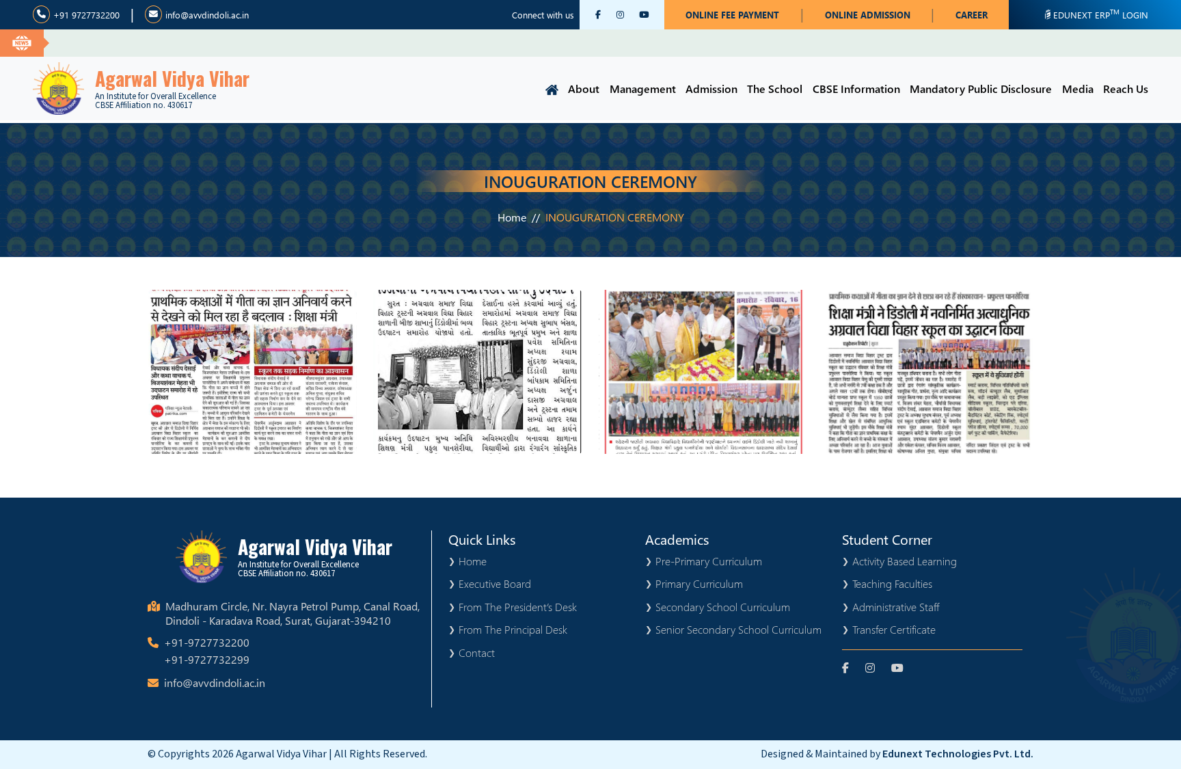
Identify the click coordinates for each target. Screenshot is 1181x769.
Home (512, 217)
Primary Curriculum (699, 583)
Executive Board (495, 583)
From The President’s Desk (518, 606)
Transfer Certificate (894, 629)
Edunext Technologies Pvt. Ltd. (957, 753)
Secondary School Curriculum (722, 606)
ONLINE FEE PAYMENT (732, 15)
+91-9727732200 (206, 642)
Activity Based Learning (904, 561)
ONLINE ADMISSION (867, 15)
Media (1078, 88)
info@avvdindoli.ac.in (207, 15)
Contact (477, 652)
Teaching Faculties (892, 583)
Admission (711, 88)
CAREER (971, 15)
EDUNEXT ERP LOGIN (1100, 14)
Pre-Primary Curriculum (708, 561)
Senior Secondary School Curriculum (738, 629)
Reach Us (1125, 88)
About (583, 88)
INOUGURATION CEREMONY (614, 217)
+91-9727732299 (206, 659)
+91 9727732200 (86, 15)
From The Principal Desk (513, 629)
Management (643, 88)
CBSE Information (856, 88)
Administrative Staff (895, 606)
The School (774, 88)
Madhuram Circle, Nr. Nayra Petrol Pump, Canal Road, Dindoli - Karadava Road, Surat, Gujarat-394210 (292, 613)
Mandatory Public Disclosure (981, 88)
